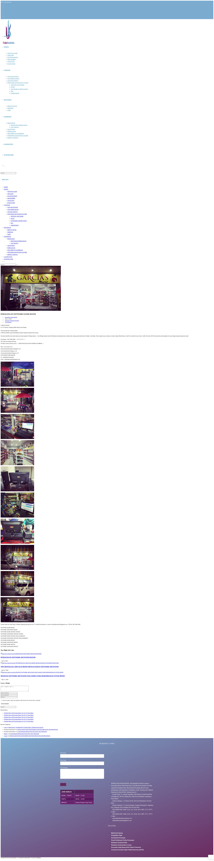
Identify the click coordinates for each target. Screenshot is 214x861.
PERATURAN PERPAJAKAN (18, 241)
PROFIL (6, 189)
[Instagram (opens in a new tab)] (4, 9)
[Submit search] (17, 265)
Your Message (64, 767)
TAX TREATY (14, 243)
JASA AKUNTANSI (12, 207)
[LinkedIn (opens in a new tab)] (4, 11)
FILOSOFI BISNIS (12, 196)
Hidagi (5, 733)
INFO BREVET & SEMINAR (15, 250)
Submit (63, 784)
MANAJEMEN (11, 198)
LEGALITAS (10, 200)
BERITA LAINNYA (12, 254)
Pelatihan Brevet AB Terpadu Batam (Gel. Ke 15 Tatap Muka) (18, 715)
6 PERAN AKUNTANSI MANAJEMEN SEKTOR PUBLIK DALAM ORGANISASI (37, 729)
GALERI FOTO (8, 257)
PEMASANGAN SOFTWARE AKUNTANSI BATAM (18, 657)
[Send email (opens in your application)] (4, 16)
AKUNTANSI (11, 245)
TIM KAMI (10, 193)
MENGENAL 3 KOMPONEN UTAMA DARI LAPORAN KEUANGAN (26, 727)
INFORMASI (7, 236)
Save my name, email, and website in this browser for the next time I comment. (21, 700)
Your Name (63, 753)
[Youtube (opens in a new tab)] (4, 14)
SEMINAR (10, 232)
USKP (9, 234)
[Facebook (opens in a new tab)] (4, 7)
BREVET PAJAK (11, 230)
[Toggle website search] (4, 165)
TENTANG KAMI (12, 191)
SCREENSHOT (15, 225)
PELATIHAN (7, 227)
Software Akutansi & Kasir (12, 320)
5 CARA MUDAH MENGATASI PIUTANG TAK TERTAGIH (32, 731)
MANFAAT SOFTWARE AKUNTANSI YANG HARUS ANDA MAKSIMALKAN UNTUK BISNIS (33, 676)
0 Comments (8, 322)
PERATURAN (11, 239)
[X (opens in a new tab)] (4, 5)
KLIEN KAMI (11, 202)
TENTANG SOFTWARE (17, 216)
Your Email (63, 760)
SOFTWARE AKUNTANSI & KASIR (17, 214)
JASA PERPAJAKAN (13, 209)
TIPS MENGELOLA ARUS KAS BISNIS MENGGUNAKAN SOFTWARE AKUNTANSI (30, 667)
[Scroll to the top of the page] (1, 859)
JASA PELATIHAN (12, 211)
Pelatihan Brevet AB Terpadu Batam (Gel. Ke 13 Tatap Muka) (18, 719)
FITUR (12, 218)
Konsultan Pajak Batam (11, 317)
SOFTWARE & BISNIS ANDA (19, 221)
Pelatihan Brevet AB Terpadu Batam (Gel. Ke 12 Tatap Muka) (18, 721)
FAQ (12, 223)
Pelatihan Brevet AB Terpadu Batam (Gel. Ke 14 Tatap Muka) (18, 717)
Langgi (5, 736)
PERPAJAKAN (11, 248)
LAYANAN (7, 205)
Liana (5, 727)
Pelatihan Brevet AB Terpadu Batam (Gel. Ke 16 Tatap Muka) (18, 713)
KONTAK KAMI (8, 259)
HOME (6, 187)
